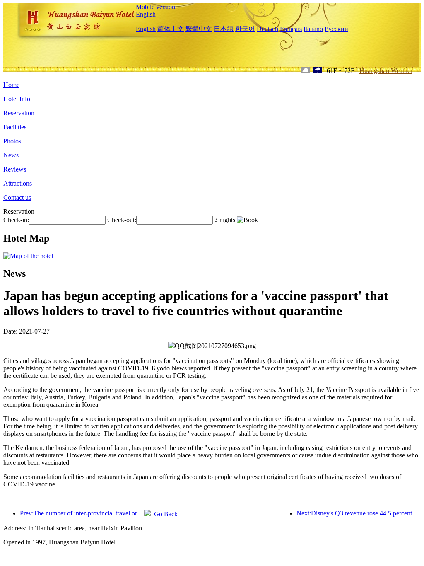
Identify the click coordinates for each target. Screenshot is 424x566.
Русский (336, 28)
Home (11, 84)
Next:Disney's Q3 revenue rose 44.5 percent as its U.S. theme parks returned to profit (358, 513)
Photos (12, 141)
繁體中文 (199, 28)
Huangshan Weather (385, 70)
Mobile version (155, 6)
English (146, 14)
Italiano (313, 28)
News (11, 155)
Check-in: (16, 219)
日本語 (224, 28)
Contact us (17, 197)
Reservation (18, 112)
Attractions (17, 183)
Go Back (164, 514)
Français (291, 28)
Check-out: (121, 219)
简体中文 (170, 28)
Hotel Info (16, 98)
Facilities (14, 127)
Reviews (14, 169)
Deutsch (267, 28)
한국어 (245, 28)
